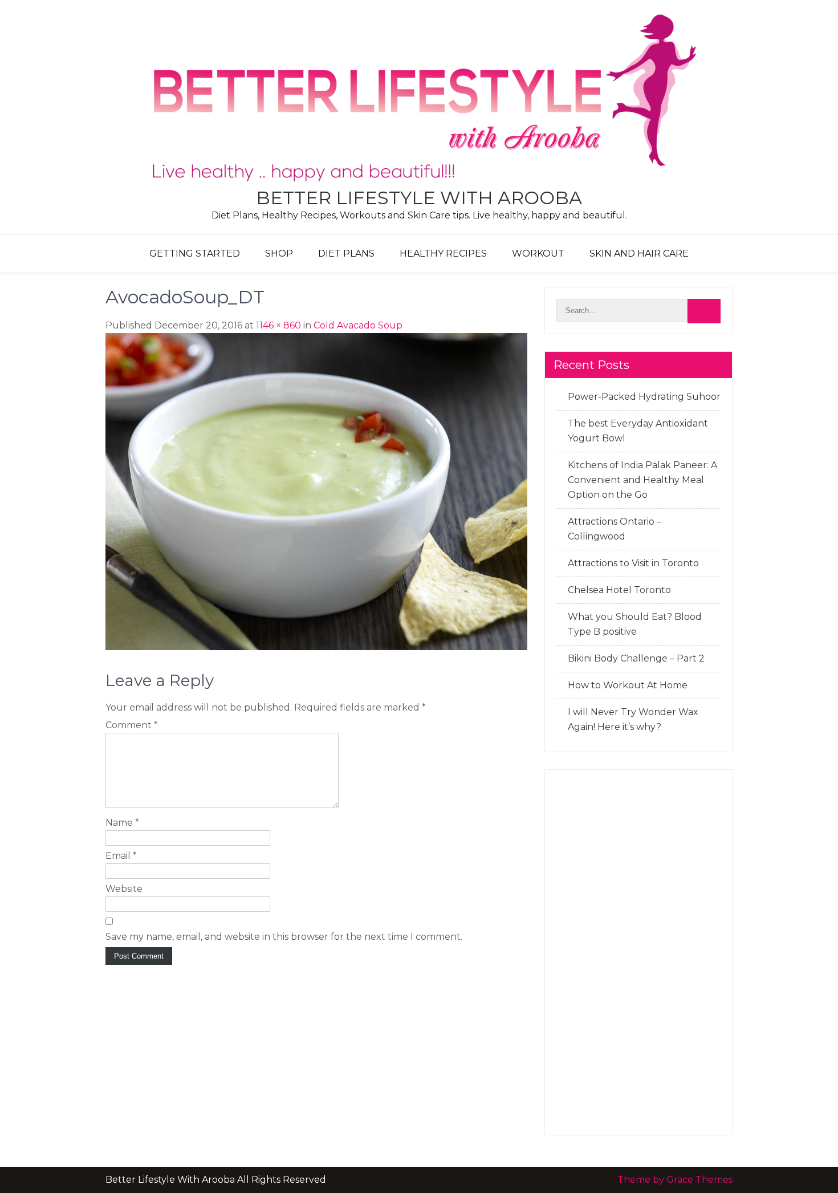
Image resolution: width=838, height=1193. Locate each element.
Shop (279, 253)
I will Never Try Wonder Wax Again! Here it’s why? (633, 719)
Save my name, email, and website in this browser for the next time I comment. (283, 936)
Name (122, 822)
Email (121, 855)
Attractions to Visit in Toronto (633, 563)
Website (124, 888)
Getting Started (194, 253)
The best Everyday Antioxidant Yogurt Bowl (638, 431)
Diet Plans (346, 253)
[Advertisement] (638, 952)
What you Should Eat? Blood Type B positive (635, 624)
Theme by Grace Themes (675, 1179)
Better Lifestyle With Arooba (419, 197)
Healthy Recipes (443, 253)
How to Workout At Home (628, 685)
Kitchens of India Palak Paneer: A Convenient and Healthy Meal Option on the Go (642, 480)
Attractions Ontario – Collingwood (614, 529)
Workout (538, 253)
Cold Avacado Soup (358, 325)
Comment (131, 725)
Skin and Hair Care (639, 253)
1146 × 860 (278, 325)
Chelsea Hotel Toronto (619, 590)
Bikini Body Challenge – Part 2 (636, 658)
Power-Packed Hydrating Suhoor (644, 396)
